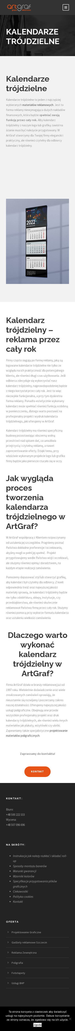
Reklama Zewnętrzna (24, 952)
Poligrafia (17, 963)
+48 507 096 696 (15, 825)
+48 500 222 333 (15, 814)
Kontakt (18, 901)
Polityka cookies (23, 897)
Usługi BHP (18, 983)
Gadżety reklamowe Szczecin (29, 942)
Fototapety (18, 973)
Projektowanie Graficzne (26, 932)
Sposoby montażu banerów (30, 866)
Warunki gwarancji (24, 871)
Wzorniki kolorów (23, 876)
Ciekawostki (20, 891)
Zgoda (37, 1025)
